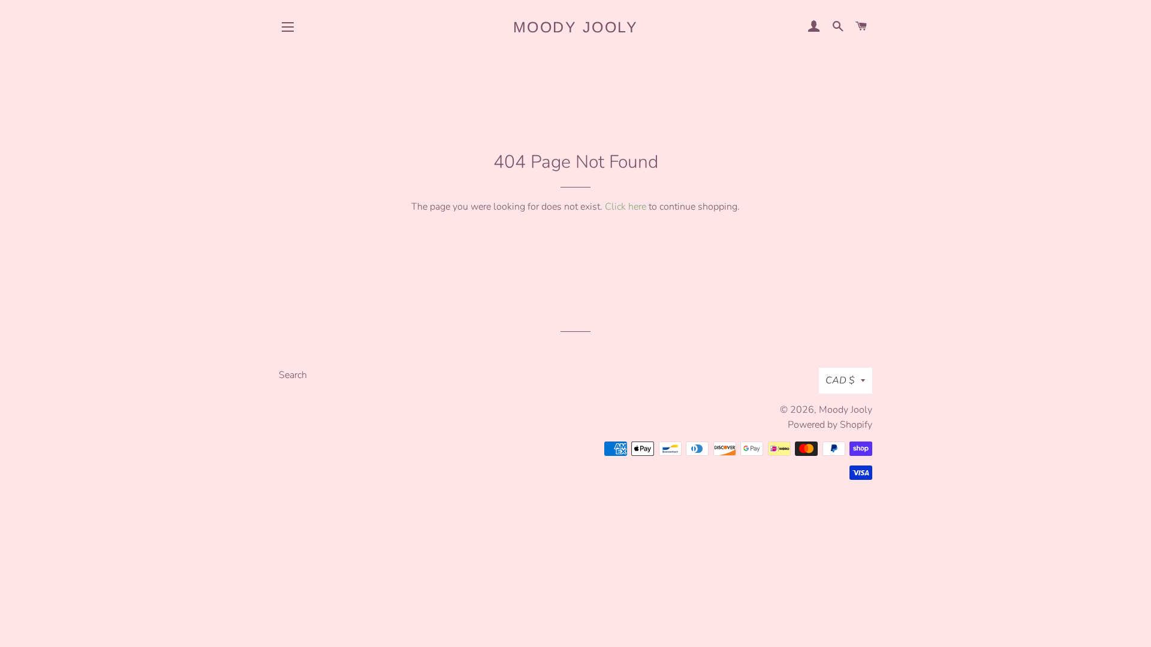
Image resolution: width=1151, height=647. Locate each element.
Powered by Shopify (830, 424)
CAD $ (840, 380)
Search (293, 375)
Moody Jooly (575, 27)
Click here (625, 206)
